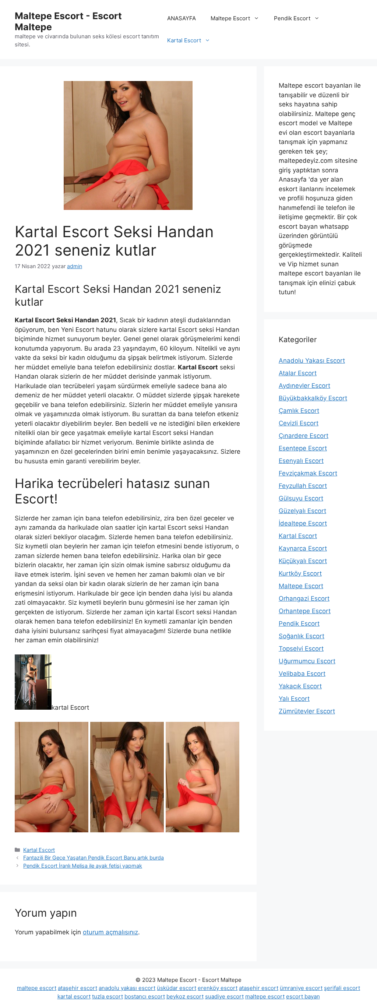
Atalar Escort (298, 373)
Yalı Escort (294, 698)
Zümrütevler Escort (307, 711)
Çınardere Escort (303, 435)
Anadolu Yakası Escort (312, 360)
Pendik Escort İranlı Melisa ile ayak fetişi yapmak (82, 866)
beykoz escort (185, 996)
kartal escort (74, 996)
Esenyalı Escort (301, 460)
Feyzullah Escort (303, 485)
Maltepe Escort (230, 18)
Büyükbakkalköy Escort (313, 398)
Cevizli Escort (298, 423)
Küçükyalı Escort (303, 561)
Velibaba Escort (302, 673)
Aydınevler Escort (304, 385)
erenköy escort (217, 987)
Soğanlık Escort (301, 636)
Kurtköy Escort (300, 573)
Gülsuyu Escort (301, 498)
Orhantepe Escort (305, 611)
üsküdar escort (176, 987)
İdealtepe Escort (303, 523)
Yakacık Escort (300, 686)
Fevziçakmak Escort (308, 473)
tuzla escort (107, 996)
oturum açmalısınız (110, 932)
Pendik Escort (292, 18)
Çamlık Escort (299, 410)
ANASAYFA (181, 18)
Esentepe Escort (303, 448)
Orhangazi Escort (304, 598)
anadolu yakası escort (127, 987)
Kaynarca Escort (303, 548)
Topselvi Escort (301, 648)
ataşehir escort (77, 987)
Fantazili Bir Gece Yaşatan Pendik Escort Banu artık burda (93, 857)
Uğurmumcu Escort (307, 661)
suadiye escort (224, 996)
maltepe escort (36, 987)
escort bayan (303, 996)
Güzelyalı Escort (302, 510)
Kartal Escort (184, 40)
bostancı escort (144, 996)
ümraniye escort (301, 987)
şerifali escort (342, 987)
